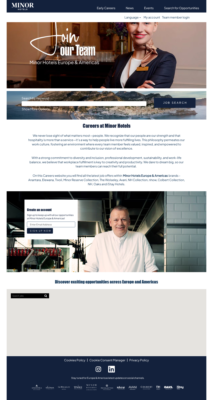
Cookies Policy (74, 360)
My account (152, 17)
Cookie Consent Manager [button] (107, 360)
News (130, 8)
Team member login (176, 17)
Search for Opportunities (181, 8)
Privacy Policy (139, 360)
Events (149, 8)
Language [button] (131, 17)
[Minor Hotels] (22, 6)
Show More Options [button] (36, 109)
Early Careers (106, 8)
